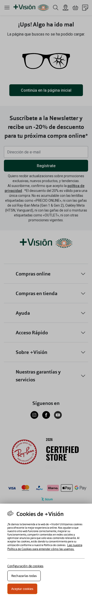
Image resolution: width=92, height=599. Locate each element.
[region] (46, 551)
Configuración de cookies (25, 566)
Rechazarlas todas (24, 576)
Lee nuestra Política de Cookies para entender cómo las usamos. (44, 547)
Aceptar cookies (22, 589)
